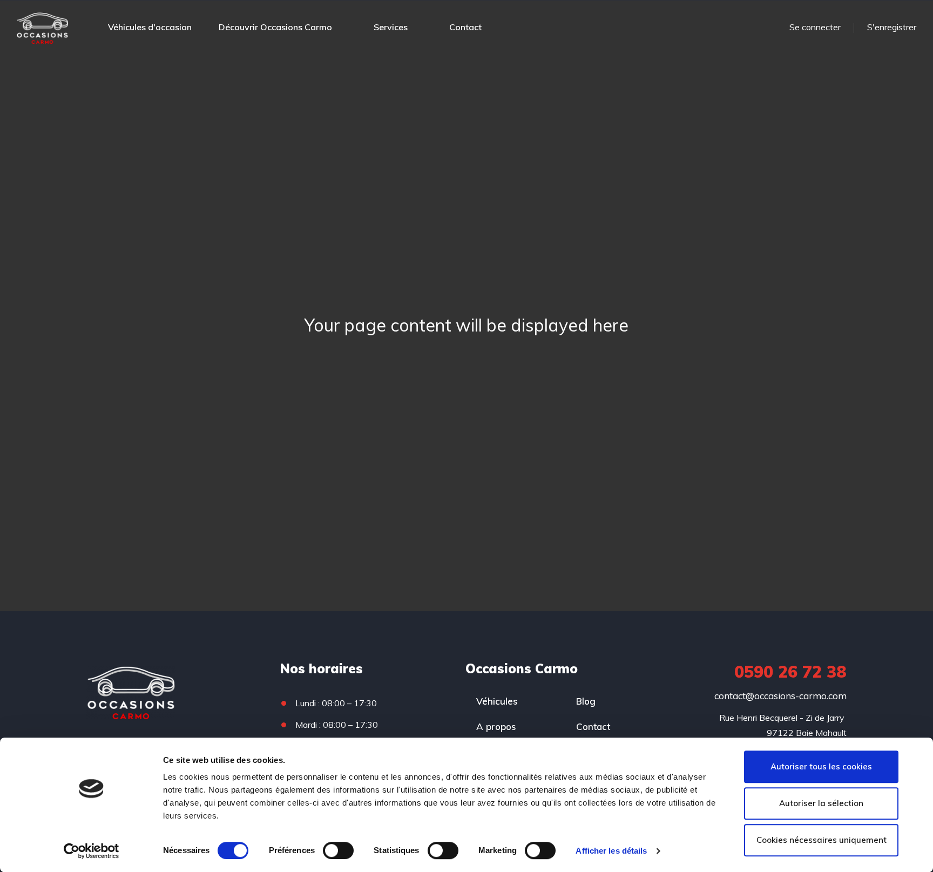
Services (391, 27)
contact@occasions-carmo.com (780, 695)
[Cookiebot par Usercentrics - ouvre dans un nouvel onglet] (91, 851)
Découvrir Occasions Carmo (275, 27)
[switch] (338, 850)
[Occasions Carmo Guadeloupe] (42, 27)
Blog (586, 701)
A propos (496, 726)
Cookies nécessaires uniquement (821, 840)
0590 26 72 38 (790, 671)
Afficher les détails (611, 850)
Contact (465, 27)
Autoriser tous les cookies (821, 766)
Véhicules (497, 701)
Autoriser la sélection (821, 803)
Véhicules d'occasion (150, 27)
